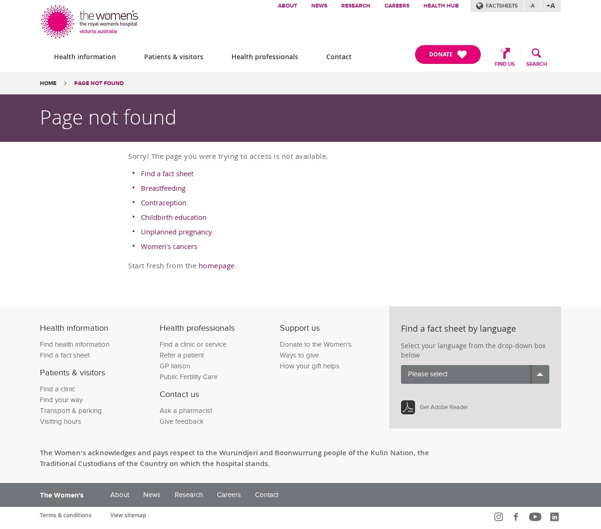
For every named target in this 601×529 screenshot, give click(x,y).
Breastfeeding (163, 188)
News (319, 5)
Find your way (61, 400)
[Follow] (499, 517)
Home (48, 83)
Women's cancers (169, 246)
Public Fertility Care (188, 377)
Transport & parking (71, 410)
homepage (217, 265)
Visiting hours (60, 421)
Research (355, 5)
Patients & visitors (173, 56)
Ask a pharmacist (186, 410)
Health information (85, 56)
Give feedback (182, 421)
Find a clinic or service (193, 344)
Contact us (179, 394)
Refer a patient (182, 355)
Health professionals (264, 56)
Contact (339, 56)
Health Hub (441, 5)
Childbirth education (174, 217)
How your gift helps (309, 366)
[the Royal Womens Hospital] (90, 19)
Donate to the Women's (316, 344)
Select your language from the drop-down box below (473, 350)
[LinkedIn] (555, 517)
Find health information (74, 344)
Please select (427, 374)
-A (532, 6)
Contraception (163, 202)
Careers (397, 5)
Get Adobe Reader (444, 407)
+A (551, 5)
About (287, 5)
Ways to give (299, 355)
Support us (300, 328)
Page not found (99, 83)
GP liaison (175, 366)
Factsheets (502, 6)
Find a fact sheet (167, 173)
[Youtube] (536, 517)
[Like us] (517, 517)
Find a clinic (57, 389)
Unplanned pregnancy (176, 231)
